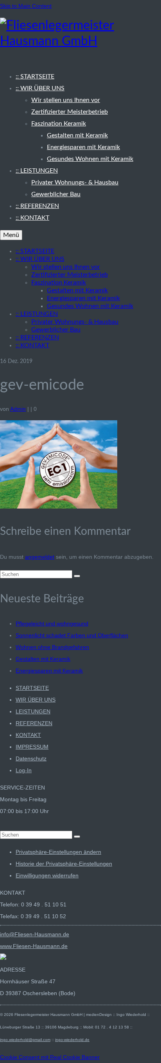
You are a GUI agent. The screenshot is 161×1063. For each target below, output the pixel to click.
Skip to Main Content (26, 6)
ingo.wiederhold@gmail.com (25, 1039)
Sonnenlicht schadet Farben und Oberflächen (72, 635)
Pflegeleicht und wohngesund (52, 623)
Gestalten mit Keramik (43, 659)
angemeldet (39, 557)
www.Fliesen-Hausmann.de (34, 946)
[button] (58, 852)
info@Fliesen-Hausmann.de (34, 934)
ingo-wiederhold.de (72, 1039)
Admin (18, 409)
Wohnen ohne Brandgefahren (52, 647)
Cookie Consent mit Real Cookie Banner (50, 1057)
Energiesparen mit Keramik (49, 670)
